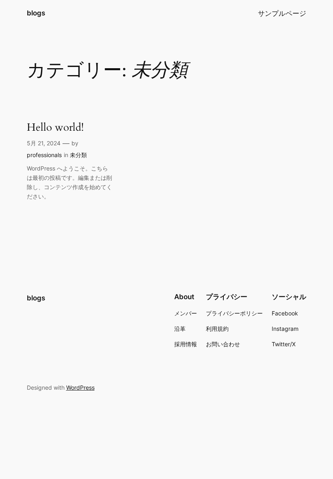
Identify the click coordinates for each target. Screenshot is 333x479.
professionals (44, 154)
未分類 (78, 154)
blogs (36, 13)
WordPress (80, 387)
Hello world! (55, 127)
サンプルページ (282, 13)
